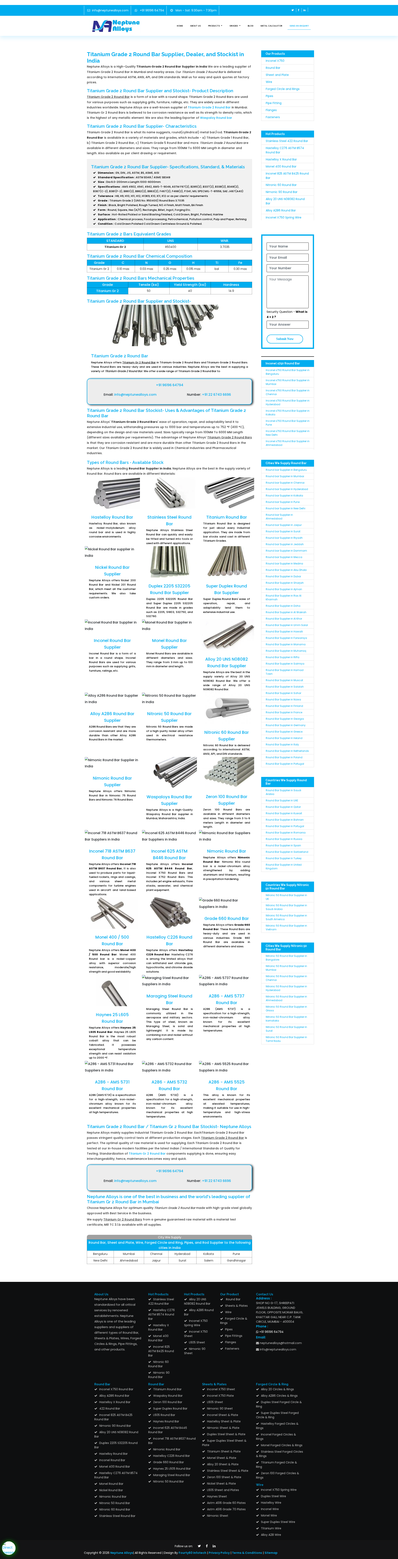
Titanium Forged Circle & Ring (276, 1464)
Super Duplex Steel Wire (278, 1522)
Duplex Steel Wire (273, 1496)
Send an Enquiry (299, 25)
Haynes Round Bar (166, 1421)
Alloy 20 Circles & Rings (277, 1389)
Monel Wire (269, 1515)
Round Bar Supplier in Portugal (285, 764)
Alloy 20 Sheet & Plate (223, 1464)
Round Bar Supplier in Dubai (283, 576)
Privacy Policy (219, 1553)
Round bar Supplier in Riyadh (284, 538)
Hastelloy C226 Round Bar (171, 1456)
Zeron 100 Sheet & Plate (224, 1477)
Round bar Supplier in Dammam (286, 550)
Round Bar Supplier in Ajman (284, 589)
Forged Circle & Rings (233, 1320)
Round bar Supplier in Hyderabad (287, 489)
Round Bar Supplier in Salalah (285, 686)
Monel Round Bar (111, 1484)
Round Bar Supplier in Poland (284, 757)
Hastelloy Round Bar (112, 517)
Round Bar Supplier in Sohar (283, 693)
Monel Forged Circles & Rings (281, 1445)
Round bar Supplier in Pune (283, 502)
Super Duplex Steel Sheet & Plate (224, 1443)
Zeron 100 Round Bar (167, 1402)
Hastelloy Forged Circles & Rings (277, 1426)
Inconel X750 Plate (220, 1396)
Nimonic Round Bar (226, 851)
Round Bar (273, 68)
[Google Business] (311, 9)
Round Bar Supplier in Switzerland (287, 852)
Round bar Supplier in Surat (283, 531)
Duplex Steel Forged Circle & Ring (279, 1404)
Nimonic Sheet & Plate (223, 1428)
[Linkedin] (304, 10)
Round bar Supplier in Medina (284, 563)
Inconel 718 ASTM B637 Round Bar (172, 1440)
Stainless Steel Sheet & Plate (227, 1471)
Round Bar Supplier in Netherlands (287, 751)
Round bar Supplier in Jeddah (285, 544)
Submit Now (285, 339)
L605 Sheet (197, 1342)
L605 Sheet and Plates (223, 1490)
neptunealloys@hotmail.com (280, 1343)
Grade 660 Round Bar (226, 918)
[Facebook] (298, 10)
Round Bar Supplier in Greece (284, 731)
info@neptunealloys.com (110, 10)
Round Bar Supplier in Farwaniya (286, 638)
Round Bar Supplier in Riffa (282, 657)
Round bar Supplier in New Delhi (285, 508)
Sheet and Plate (277, 75)
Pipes (269, 96)
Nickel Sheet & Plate (221, 1483)
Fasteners (273, 117)
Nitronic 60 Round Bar (281, 185)
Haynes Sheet (217, 1496)
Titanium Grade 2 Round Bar (209, 107)
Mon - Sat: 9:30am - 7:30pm (196, 10)
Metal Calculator (271, 25)
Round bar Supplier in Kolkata (284, 495)
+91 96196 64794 (151, 10)
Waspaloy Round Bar (168, 1396)
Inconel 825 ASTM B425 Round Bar (161, 1351)
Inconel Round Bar (112, 1460)
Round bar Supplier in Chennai (285, 482)
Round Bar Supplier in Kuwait (284, 813)
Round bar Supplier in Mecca (284, 557)
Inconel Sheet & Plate (222, 1415)
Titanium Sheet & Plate (224, 1451)
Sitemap (271, 1553)
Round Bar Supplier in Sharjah (285, 583)
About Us (195, 25)
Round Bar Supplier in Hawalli (284, 631)
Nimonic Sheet (217, 1516)
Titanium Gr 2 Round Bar (147, 1153)
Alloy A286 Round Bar (281, 210)
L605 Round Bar (164, 1415)
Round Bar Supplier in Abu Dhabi (286, 570)
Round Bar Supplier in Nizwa (283, 699)
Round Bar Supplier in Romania (286, 832)
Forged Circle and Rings (283, 89)
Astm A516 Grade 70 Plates (226, 1509)
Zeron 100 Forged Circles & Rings (277, 1475)
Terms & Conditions (246, 1553)
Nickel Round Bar (111, 1490)
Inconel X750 (275, 61)
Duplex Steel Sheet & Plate (226, 1434)
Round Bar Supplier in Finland (284, 706)
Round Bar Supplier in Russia (284, 839)
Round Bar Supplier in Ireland (284, 738)
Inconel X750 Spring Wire (283, 217)
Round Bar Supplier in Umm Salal (287, 625)
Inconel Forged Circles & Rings (276, 1436)
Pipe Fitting (274, 103)
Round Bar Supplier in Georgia (285, 719)
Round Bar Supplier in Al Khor (284, 618)
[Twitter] (292, 10)
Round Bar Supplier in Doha (283, 606)
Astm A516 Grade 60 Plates (226, 1503)
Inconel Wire (270, 1509)
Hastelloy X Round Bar (281, 159)
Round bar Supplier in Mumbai (285, 476)
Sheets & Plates (236, 1306)
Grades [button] (234, 25)
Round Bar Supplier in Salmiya (285, 663)
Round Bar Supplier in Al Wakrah (286, 612)
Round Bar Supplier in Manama (286, 644)
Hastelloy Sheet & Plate (224, 1421)
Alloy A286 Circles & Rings (279, 1396)
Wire (269, 82)
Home (180, 25)
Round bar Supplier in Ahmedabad (279, 516)
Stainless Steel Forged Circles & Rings (279, 1454)
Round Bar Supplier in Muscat (284, 680)
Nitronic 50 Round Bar (114, 1503)
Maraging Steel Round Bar (171, 1475)
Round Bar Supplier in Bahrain (285, 819)
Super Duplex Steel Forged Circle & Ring (277, 1415)
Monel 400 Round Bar (281, 166)
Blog (250, 25)
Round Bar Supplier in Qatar (283, 807)
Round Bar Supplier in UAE (282, 800)
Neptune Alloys (121, 1553)
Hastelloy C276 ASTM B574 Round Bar (161, 1314)
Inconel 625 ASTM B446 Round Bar (167, 1430)
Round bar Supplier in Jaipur (284, 525)
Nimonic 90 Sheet (194, 1351)
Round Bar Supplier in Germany (286, 725)
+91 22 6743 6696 (216, 394)
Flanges (271, 110)
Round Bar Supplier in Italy (282, 744)
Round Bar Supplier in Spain (283, 845)
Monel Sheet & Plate (221, 1458)
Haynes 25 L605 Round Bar (172, 1469)
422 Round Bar (109, 1408)
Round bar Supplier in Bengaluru (286, 470)
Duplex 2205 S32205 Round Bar (116, 1445)
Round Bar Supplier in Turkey (284, 858)
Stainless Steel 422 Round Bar (287, 141)
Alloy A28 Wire (271, 1535)
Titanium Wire (271, 1528)
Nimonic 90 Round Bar (281, 192)
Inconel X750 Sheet (196, 1334)
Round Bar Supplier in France (284, 712)
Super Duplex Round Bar (170, 1408)
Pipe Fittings (233, 1336)
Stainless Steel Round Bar (117, 1516)
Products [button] (214, 25)
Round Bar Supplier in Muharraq (286, 651)
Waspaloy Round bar (216, 118)
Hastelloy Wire (271, 1503)
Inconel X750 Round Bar (116, 1389)
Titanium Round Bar (226, 517)
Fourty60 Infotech (192, 1553)
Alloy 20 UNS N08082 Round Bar (197, 1301)
